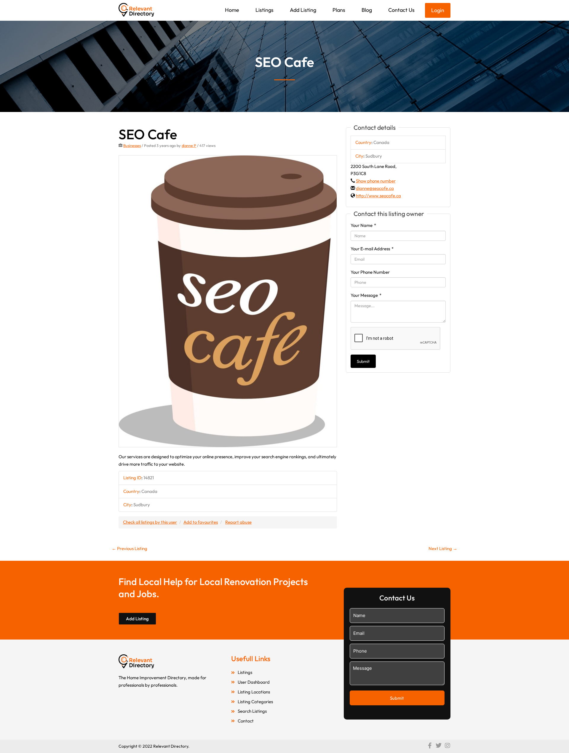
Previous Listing (129, 548)
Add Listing (303, 10)
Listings (264, 10)
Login (437, 10)
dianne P (189, 145)
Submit (363, 361)
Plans (339, 10)
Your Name (363, 225)
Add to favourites (200, 522)
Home (232, 10)
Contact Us (401, 10)
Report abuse (238, 522)
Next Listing (443, 548)
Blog (367, 10)
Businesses (132, 145)
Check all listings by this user (150, 522)
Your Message (366, 295)
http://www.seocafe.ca (378, 195)
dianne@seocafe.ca (375, 188)
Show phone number (376, 181)
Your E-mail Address (372, 248)
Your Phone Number (370, 272)
